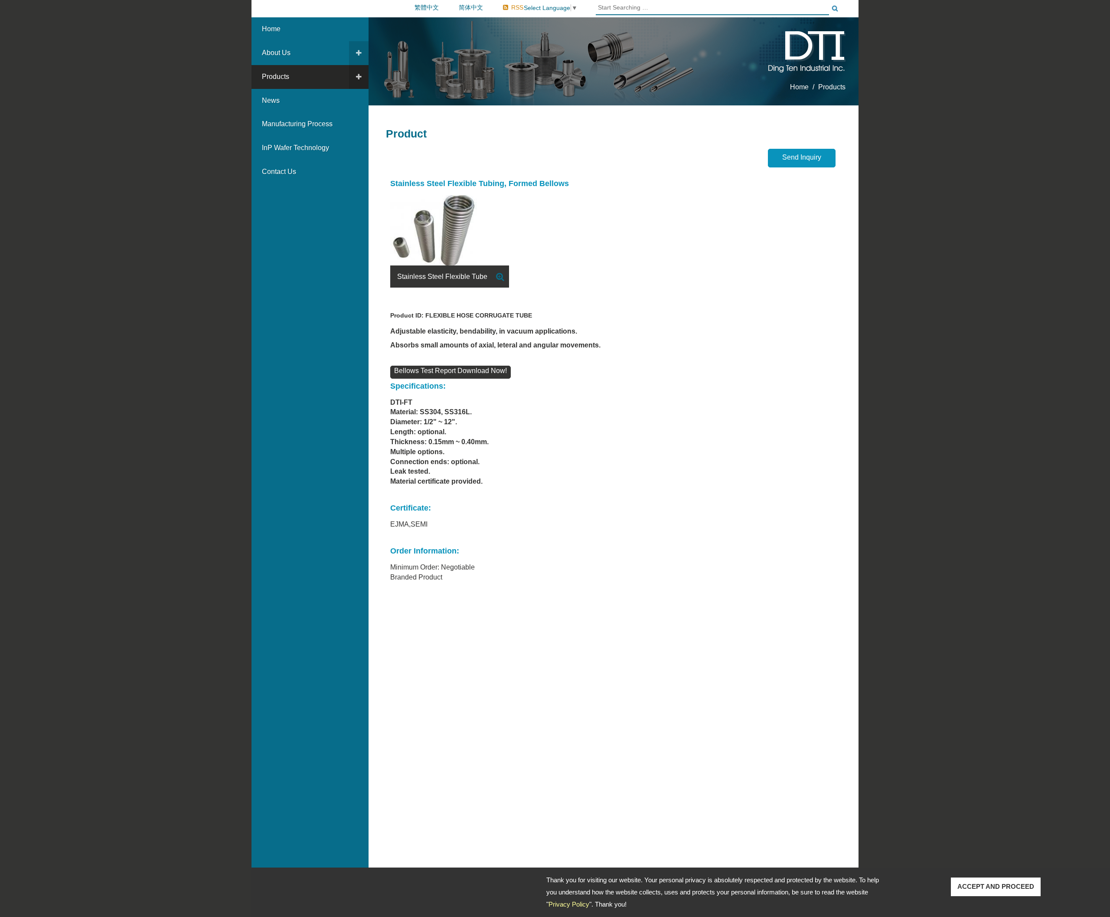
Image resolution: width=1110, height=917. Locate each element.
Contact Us (279, 171)
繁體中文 (427, 7)
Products (275, 76)
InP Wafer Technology (295, 147)
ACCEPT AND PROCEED (995, 886)
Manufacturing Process (297, 124)
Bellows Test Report (425, 370)
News (271, 100)
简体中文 (471, 7)
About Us (276, 52)
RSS (517, 7)
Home (271, 29)
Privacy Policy (568, 904)
